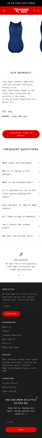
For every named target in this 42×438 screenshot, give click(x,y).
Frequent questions (12, 335)
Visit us (6, 343)
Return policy (9, 387)
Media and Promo (10, 347)
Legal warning (9, 391)
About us (6, 327)
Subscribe (11, 314)
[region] (21, 262)
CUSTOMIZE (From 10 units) (21, 134)
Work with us (8, 339)
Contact (6, 331)
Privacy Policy (9, 383)
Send (21, 430)
